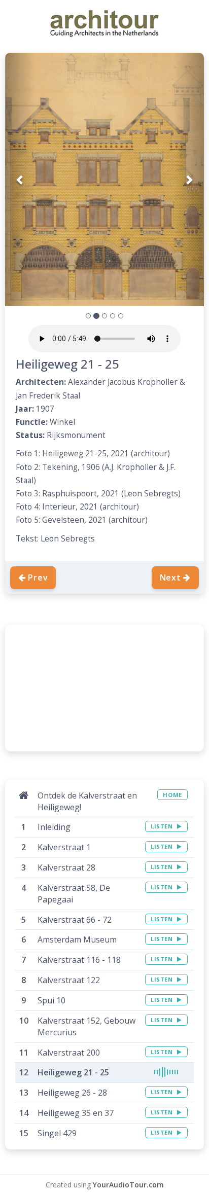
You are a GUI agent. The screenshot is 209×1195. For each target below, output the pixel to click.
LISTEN (163, 826)
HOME (172, 795)
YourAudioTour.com (128, 1184)
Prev (38, 577)
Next (170, 577)
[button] (20, 179)
